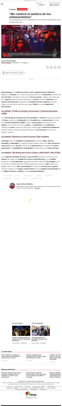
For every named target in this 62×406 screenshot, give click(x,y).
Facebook (47, 67)
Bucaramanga (6, 63)
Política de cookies (51, 388)
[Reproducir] (5, 55)
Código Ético (43, 389)
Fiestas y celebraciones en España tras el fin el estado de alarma (21, 339)
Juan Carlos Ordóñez (8, 61)
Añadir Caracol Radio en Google (14, 73)
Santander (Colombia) (36, 178)
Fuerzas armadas (27, 175)
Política (13, 9)
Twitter (51, 67)
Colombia (38, 175)
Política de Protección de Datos (36, 388)
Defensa (17, 178)
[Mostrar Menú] (2, 4)
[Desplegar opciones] (57, 54)
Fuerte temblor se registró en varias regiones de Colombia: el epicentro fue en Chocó (11, 356)
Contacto (9, 387)
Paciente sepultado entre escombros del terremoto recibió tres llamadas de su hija (36, 356)
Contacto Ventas (18, 387)
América (25, 178)
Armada (17, 175)
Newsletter (27, 387)
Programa (41, 5)
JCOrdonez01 (17, 61)
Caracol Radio (7, 4)
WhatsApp (59, 67)
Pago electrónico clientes (39, 387)
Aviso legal (23, 388)
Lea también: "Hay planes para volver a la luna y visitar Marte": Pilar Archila (30, 152)
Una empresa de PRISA (31, 393)
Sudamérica (48, 175)
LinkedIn (55, 67)
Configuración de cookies (21, 389)
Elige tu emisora (54, 5)
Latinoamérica (7, 178)
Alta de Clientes (51, 387)
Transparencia (34, 389)
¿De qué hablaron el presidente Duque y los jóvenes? (39, 339)
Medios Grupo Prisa (31, 398)
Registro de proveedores (12, 388)
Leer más (37, 188)
